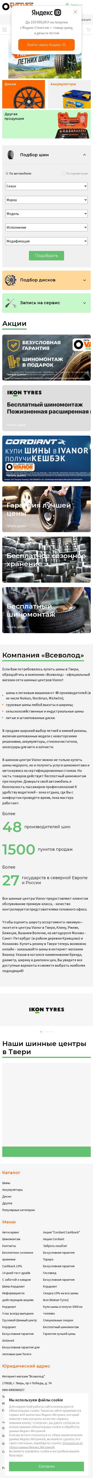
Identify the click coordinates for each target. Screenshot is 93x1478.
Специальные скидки (58, 1320)
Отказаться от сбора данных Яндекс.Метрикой (46, 1445)
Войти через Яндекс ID (46, 45)
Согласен (47, 1466)
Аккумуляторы (12, 1190)
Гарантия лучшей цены (59, 1334)
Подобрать (46, 255)
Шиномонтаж (11, 1239)
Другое (7, 1203)
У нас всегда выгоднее (18, 1313)
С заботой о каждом (16, 1280)
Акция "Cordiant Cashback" (61, 1232)
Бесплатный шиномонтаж (61, 1327)
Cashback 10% (12, 1266)
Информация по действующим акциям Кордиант (17, 1300)
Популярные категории (18, 1210)
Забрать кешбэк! (55, 1246)
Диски (6, 1196)
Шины (6, 1183)
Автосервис (10, 1232)
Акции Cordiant (53, 1239)
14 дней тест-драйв (16, 1273)
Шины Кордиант (13, 1286)
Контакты (9, 1246)
